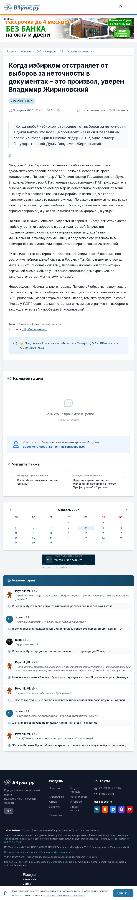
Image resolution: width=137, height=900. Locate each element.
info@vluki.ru (106, 793)
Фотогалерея (78, 796)
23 (86, 538)
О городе (76, 801)
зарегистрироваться (38, 446)
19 (16, 538)
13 (33, 533)
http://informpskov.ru (34, 329)
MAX (95, 343)
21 (51, 538)
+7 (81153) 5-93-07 (110, 788)
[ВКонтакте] (97, 809)
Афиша (53, 801)
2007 (38, 51)
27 (33, 543)
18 (121, 533)
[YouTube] (130, 809)
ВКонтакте (108, 343)
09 (61, 51)
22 (68, 538)
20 (33, 538)
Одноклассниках (32, 347)
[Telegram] (113, 809)
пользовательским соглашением (64, 895)
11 (121, 528)
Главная (12, 51)
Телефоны (55, 815)
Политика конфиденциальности (57, 852)
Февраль (50, 51)
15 (68, 533)
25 (121, 538)
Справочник (56, 796)
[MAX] (121, 809)
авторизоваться (73, 446)
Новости (26, 51)
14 (51, 533)
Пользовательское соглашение (21, 852)
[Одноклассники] (105, 809)
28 (51, 543)
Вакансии (54, 806)
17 (103, 533)
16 (86, 533)
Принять (123, 893)
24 (103, 538)
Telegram (83, 343)
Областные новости (79, 51)
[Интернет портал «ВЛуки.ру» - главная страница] (22, 7)
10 (103, 528)
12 (16, 533)
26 (16, 543)
